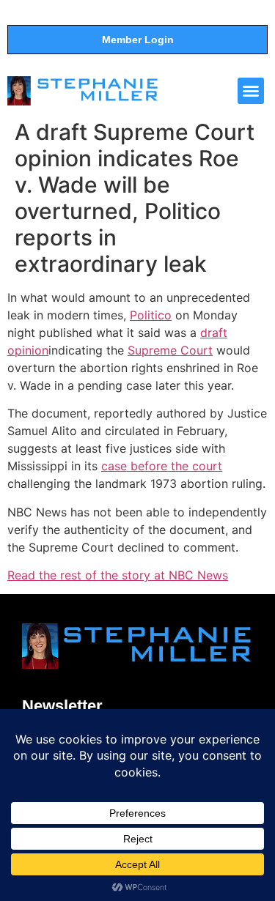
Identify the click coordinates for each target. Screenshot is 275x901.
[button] (251, 91)
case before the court (161, 466)
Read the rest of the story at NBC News (117, 575)
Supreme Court (170, 350)
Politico (151, 315)
